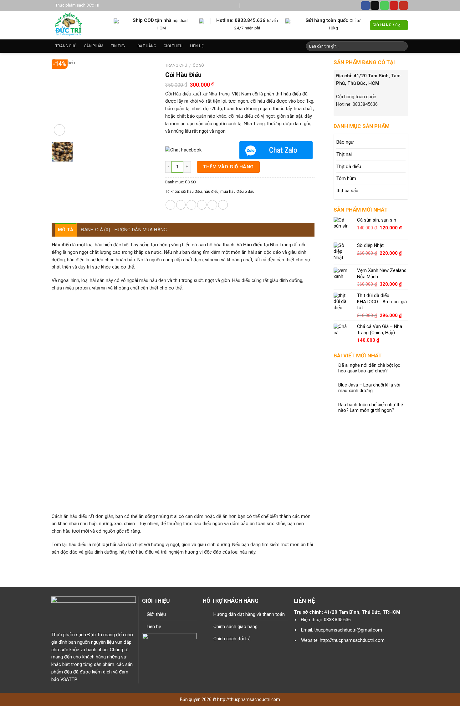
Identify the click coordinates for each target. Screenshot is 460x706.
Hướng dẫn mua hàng (141, 230)
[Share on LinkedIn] (223, 205)
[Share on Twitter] (181, 205)
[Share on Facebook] (170, 205)
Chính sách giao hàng (235, 626)
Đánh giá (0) (95, 230)
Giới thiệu (173, 46)
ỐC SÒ (198, 65)
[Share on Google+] (212, 205)
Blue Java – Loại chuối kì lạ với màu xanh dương (369, 387)
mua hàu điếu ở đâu (237, 191)
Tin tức (118, 46)
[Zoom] (59, 130)
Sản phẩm (93, 46)
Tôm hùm (346, 178)
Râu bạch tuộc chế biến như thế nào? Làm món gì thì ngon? (370, 407)
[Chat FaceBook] (201, 150)
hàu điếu (211, 191)
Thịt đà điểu (348, 166)
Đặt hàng (146, 46)
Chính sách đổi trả (232, 639)
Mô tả (66, 230)
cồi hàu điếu (191, 191)
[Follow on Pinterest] (394, 5)
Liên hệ (197, 46)
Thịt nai (344, 154)
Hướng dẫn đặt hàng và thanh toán (249, 614)
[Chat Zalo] (276, 150)
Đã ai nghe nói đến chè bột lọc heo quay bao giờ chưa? (369, 368)
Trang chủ (66, 46)
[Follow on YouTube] (403, 5)
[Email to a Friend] (191, 205)
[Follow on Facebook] (365, 5)
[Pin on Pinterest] (202, 205)
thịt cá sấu (347, 190)
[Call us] (384, 5)
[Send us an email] (375, 5)
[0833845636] (249, 5)
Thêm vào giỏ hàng (228, 167)
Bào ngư (345, 142)
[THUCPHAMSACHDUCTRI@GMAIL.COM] (210, 5)
